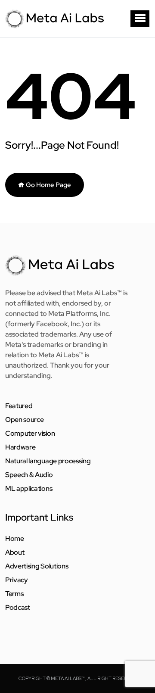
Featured (18, 406)
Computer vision (30, 433)
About (14, 552)
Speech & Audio (29, 474)
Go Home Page (48, 185)
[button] (139, 18)
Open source (24, 419)
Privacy (16, 580)
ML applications (28, 488)
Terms (14, 593)
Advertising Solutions (36, 566)
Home (14, 538)
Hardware (20, 447)
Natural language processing (47, 461)
